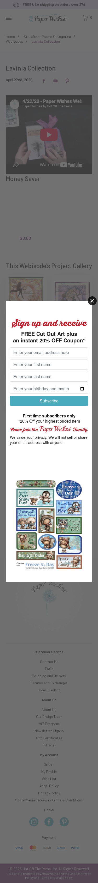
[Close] (92, 300)
